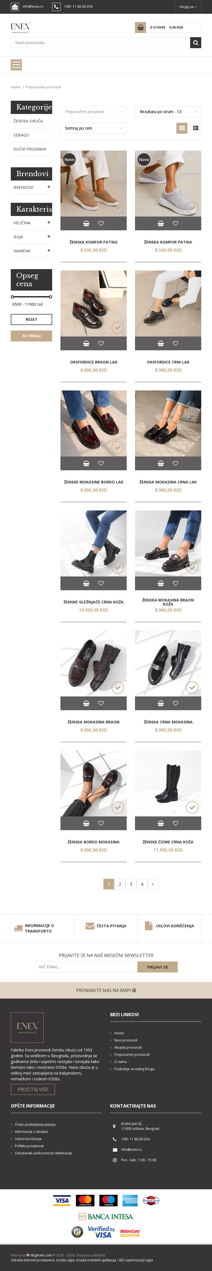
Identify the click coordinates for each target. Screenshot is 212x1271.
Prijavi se (157, 967)
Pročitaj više (33, 1089)
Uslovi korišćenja (175, 925)
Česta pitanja (111, 925)
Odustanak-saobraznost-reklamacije (43, 1153)
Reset (32, 319)
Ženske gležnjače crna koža (93, 602)
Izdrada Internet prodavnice (33, 1260)
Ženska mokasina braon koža (168, 602)
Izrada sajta (65, 1260)
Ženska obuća (28, 121)
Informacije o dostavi (31, 1131)
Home (15, 87)
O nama (120, 1061)
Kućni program (30, 149)
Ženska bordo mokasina (94, 842)
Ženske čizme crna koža (168, 842)
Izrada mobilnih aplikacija (96, 1260)
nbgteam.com (41, 1255)
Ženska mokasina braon (94, 722)
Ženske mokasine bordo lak (93, 482)
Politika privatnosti (29, 1146)
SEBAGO (21, 135)
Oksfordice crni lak (168, 362)
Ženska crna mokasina (168, 722)
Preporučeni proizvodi (132, 1054)
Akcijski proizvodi (128, 1047)
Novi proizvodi (125, 1040)
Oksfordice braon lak (93, 362)
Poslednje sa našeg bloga (134, 1069)
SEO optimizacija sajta (136, 1260)
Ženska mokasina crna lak (168, 482)
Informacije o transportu (39, 928)
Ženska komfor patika (94, 242)
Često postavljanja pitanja (35, 1124)
